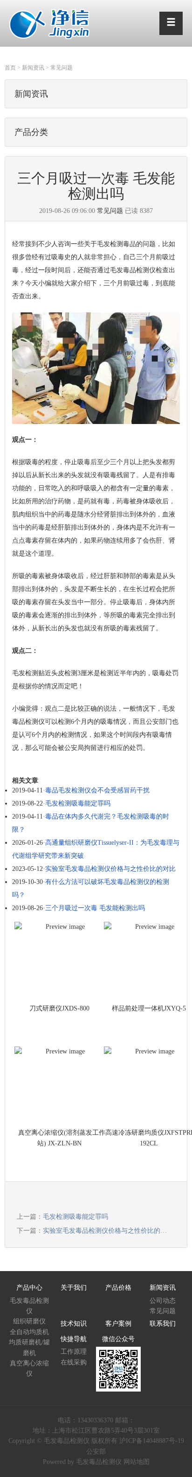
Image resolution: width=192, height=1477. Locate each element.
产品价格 (118, 1287)
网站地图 (136, 1461)
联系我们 (163, 1323)
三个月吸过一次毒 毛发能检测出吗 (95, 908)
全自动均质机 (29, 1332)
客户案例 (118, 1323)
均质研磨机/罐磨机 (29, 1347)
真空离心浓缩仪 (29, 1368)
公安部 (96, 1451)
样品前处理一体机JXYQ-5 (149, 1008)
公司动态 (163, 1300)
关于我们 (74, 1287)
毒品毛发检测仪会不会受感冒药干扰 (97, 790)
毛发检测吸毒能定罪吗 (77, 803)
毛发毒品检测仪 (29, 1305)
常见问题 (61, 67)
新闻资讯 (33, 67)
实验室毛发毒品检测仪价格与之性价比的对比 (110, 868)
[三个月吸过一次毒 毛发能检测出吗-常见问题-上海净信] (49, 23)
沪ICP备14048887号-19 (151, 1440)
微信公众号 (118, 1339)
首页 (10, 67)
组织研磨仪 (29, 1321)
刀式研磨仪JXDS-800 (59, 1008)
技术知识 (74, 1323)
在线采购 (74, 1362)
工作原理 (74, 1351)
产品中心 (29, 1287)
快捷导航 (74, 1339)
